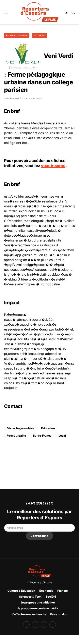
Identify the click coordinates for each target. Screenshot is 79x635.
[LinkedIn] (52, 624)
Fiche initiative (16, 35)
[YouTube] (44, 624)
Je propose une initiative (37, 602)
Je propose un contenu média (37, 608)
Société (39, 35)
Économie (46, 590)
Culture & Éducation (21, 590)
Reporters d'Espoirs (41, 582)
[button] (6, 12)
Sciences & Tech (30, 596)
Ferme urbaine (16, 435)
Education (48, 428)
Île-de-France (42, 435)
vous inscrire (53, 165)
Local (62, 435)
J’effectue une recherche (29, 614)
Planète (62, 590)
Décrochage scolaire (20, 428)
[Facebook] (26, 624)
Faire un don (58, 614)
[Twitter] (35, 624)
